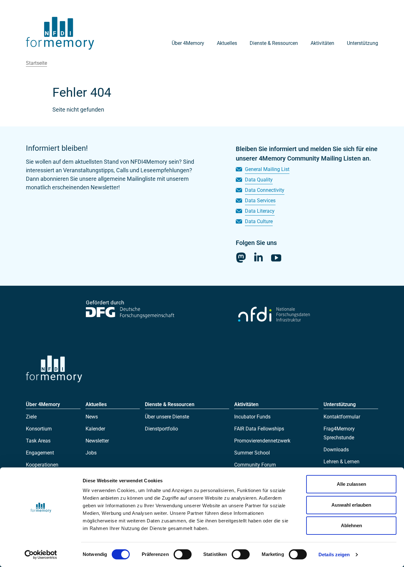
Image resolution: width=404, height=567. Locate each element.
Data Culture (259, 221)
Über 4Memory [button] (188, 43)
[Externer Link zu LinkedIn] (258, 257)
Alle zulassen (351, 484)
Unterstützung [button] (362, 43)
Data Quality (259, 180)
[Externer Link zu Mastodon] (241, 258)
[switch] (183, 554)
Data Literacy (260, 211)
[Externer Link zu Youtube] (276, 258)
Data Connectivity (264, 190)
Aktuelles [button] (227, 43)
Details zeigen (334, 554)
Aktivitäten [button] (322, 43)
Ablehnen (351, 525)
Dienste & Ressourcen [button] (274, 43)
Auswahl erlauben (351, 505)
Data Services (260, 201)
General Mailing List (267, 169)
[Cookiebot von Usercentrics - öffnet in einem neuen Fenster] (40, 554)
